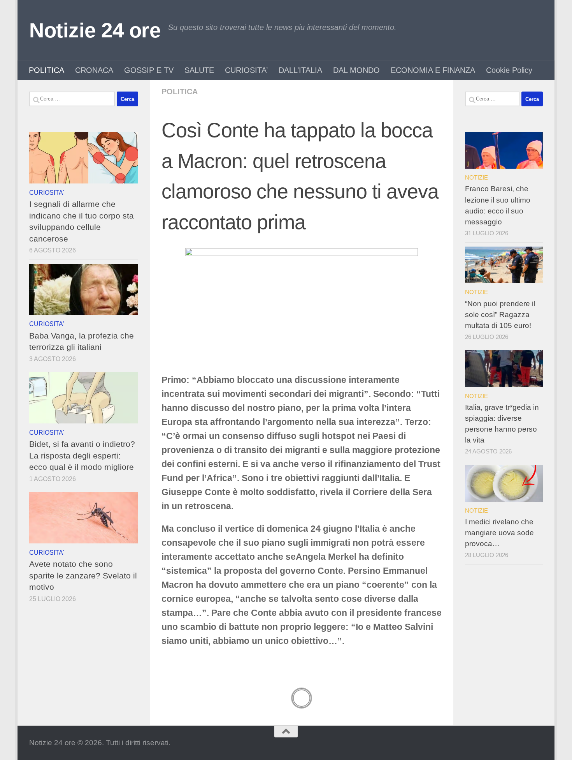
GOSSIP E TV (149, 70)
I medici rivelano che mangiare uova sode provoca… (499, 533)
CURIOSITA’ (246, 70)
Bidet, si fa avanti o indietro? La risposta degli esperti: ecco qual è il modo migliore (82, 455)
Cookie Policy (509, 70)
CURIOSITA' (46, 192)
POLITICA (46, 70)
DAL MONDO (356, 70)
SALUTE (199, 70)
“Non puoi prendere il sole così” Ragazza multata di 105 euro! (500, 315)
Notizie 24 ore (94, 30)
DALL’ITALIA (300, 70)
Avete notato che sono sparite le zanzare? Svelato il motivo (83, 575)
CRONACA (94, 70)
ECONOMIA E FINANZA (433, 70)
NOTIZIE (476, 177)
